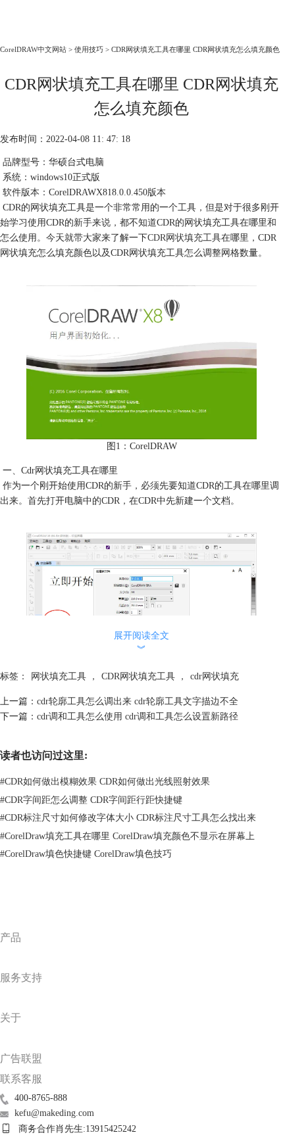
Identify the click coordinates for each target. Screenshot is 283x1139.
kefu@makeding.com (54, 1113)
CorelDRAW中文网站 (33, 49)
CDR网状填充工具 (184, 238)
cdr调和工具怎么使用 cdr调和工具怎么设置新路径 (137, 716)
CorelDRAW (29, 30)
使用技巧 (88, 49)
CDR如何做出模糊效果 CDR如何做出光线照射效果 (105, 782)
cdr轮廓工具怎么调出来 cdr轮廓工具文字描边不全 (137, 701)
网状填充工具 (58, 676)
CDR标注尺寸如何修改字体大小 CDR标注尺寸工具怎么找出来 (128, 818)
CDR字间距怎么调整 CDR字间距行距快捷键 (91, 800)
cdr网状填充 (214, 676)
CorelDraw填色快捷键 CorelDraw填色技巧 (86, 854)
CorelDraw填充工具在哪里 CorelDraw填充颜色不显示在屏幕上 (127, 836)
